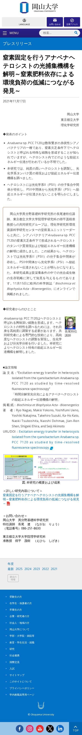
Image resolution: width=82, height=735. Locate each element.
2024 (27, 569)
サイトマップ (17, 675)
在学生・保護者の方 (21, 603)
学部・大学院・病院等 (22, 635)
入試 (12, 668)
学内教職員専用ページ (22, 694)
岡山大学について (19, 629)
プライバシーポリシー (22, 688)
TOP (76, 730)
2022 (45, 569)
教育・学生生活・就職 (22, 642)
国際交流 (14, 662)
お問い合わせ (55, 24)
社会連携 (14, 655)
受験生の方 (16, 596)
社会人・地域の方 (19, 623)
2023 (36, 569)
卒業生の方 (16, 609)
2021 (54, 569)
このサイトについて (21, 681)
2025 (19, 569)
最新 (11, 569)
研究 (12, 649)
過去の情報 (13, 578)
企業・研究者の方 (19, 616)
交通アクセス (72, 24)
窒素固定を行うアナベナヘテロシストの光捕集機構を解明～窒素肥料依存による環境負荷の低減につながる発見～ (41, 499)
